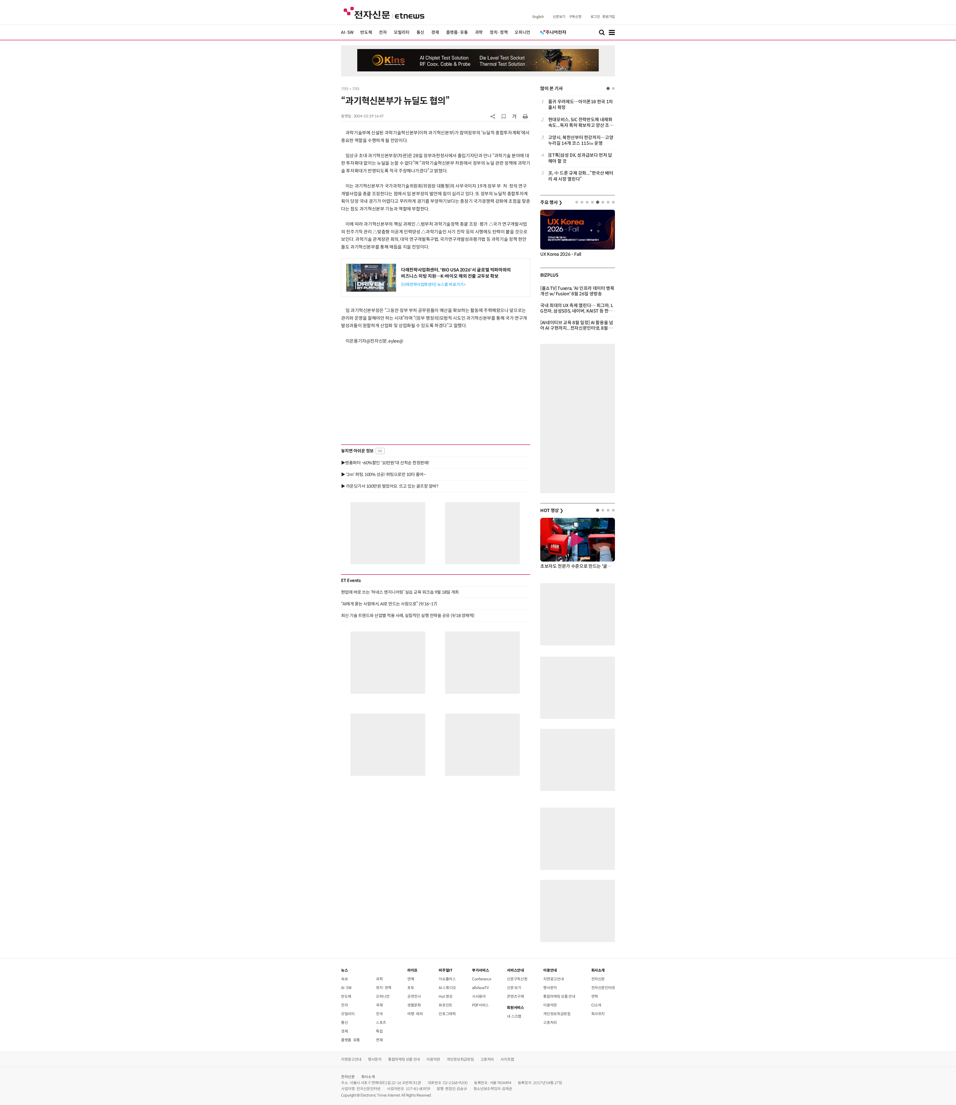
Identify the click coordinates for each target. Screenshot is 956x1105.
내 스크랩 (514, 1016)
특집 (379, 1031)
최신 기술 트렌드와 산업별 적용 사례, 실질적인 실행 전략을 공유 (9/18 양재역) (408, 615)
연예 (410, 979)
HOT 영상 (551, 510)
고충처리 (550, 1022)
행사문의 (550, 987)
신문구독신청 (517, 979)
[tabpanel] (577, 140)
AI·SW (347, 32)
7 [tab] (608, 202)
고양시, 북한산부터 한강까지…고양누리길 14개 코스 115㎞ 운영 (580, 140)
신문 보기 (514, 987)
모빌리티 (402, 32)
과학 (479, 32)
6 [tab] (602, 202)
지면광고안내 (553, 979)
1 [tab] (608, 88)
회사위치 (598, 1013)
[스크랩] (503, 116)
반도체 (366, 32)
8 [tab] (613, 202)
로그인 (595, 16)
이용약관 (550, 1005)
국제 (379, 1005)
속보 (344, 979)
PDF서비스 (480, 1005)
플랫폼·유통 (457, 32)
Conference (481, 979)
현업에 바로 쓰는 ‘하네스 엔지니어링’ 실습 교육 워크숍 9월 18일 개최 (400, 592)
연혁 (594, 996)
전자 (383, 32)
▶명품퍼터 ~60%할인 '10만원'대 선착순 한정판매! (385, 463)
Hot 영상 (445, 996)
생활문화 (414, 1005)
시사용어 (479, 996)
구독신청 (575, 16)
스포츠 (381, 1022)
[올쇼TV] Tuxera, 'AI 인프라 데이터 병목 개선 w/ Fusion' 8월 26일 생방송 (577, 291)
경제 (435, 32)
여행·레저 (415, 1013)
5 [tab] (597, 202)
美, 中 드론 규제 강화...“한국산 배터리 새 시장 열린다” (580, 176)
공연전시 (414, 996)
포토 (410, 987)
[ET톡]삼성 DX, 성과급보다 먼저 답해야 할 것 (580, 158)
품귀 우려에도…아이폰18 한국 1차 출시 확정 (580, 104)
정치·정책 (499, 32)
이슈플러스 (447, 979)
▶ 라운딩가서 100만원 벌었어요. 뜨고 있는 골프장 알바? (389, 486)
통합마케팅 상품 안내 (559, 996)
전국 (379, 1013)
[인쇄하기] (525, 116)
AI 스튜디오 (447, 987)
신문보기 (559, 16)
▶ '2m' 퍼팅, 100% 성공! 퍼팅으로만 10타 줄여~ (383, 474)
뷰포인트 (445, 1005)
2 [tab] (613, 88)
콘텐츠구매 (515, 996)
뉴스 (344, 970)
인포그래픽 (447, 1013)
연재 (379, 1040)
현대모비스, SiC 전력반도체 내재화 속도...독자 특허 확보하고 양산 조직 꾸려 (580, 123)
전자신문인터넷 (603, 987)
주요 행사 (551, 202)
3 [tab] (587, 202)
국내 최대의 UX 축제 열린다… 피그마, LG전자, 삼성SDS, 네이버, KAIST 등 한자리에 (576, 311)
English (538, 16)
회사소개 (368, 1076)
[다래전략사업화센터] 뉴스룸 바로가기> (433, 284)
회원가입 (608, 16)
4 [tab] (592, 202)
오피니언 (522, 32)
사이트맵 (507, 1059)
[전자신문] (384, 12)
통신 (420, 32)
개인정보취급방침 (556, 1013)
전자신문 (598, 979)
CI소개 (596, 1005)
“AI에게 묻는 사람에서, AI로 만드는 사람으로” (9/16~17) (389, 604)
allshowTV (480, 987)
